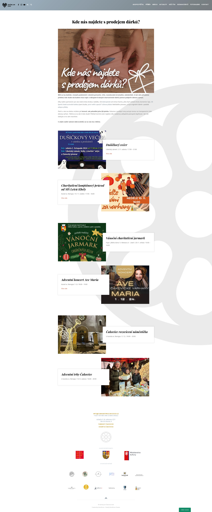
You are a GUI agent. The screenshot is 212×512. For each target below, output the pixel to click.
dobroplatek (106, 102)
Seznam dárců (182, 4)
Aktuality (163, 4)
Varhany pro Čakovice (105, 504)
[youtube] (24, 4)
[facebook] (18, 4)
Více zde (109, 154)
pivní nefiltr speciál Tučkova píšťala (100, 104)
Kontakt (205, 4)
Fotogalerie (195, 4)
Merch (154, 4)
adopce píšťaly (63, 107)
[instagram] (21, 4)
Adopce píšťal (138, 4)
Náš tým (172, 4)
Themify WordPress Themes (112, 507)
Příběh (148, 4)
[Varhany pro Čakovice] (8, 6)
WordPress (101, 507)
